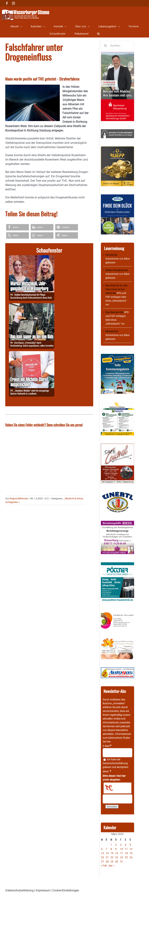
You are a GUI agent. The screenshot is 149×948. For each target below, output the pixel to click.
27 (102, 861)
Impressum (43, 890)
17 (121, 853)
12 (131, 849)
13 (102, 853)
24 (121, 857)
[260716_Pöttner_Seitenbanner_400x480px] (117, 564)
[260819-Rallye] (31, 305)
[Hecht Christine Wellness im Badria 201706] (117, 639)
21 (107, 857)
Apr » (111, 865)
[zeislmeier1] (117, 669)
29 (111, 861)
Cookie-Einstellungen (65, 890)
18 (126, 853)
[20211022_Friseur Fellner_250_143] (117, 612)
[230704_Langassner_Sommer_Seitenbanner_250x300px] (117, 355)
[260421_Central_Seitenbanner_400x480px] (117, 445)
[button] (98, 33)
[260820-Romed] (31, 257)
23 (116, 857)
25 (126, 857)
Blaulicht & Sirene (74, 498)
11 (126, 849)
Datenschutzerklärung (115, 763)
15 (111, 853)
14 (107, 853)
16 (116, 853)
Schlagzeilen (11, 502)
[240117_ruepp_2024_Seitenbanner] (117, 148)
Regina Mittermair (19, 498)
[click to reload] (117, 788)
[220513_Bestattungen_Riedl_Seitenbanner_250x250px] (117, 522)
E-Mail (107, 745)
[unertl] (117, 493)
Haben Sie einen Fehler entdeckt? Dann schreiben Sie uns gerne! (44, 424)
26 (131, 857)
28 (107, 861)
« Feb (104, 865)
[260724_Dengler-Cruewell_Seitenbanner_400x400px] (117, 403)
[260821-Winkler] (31, 353)
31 (121, 861)
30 (116, 861)
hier (108, 741)
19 (131, 853)
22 (111, 857)
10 (121, 849)
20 (102, 857)
